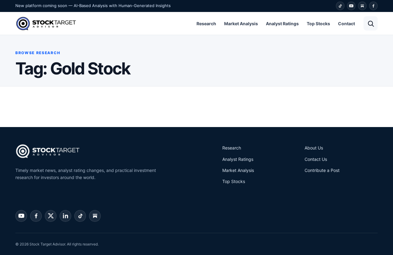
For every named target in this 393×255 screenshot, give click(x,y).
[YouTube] (351, 6)
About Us (314, 147)
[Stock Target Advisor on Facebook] (36, 216)
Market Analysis (241, 23)
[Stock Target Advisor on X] (50, 216)
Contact (346, 23)
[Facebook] (373, 6)
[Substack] (362, 6)
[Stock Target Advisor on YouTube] (21, 216)
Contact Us (316, 159)
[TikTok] (340, 6)
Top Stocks (318, 23)
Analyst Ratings (282, 23)
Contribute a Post (322, 170)
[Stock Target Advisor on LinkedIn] (65, 216)
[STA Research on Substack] (95, 216)
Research (206, 23)
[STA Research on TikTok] (80, 216)
